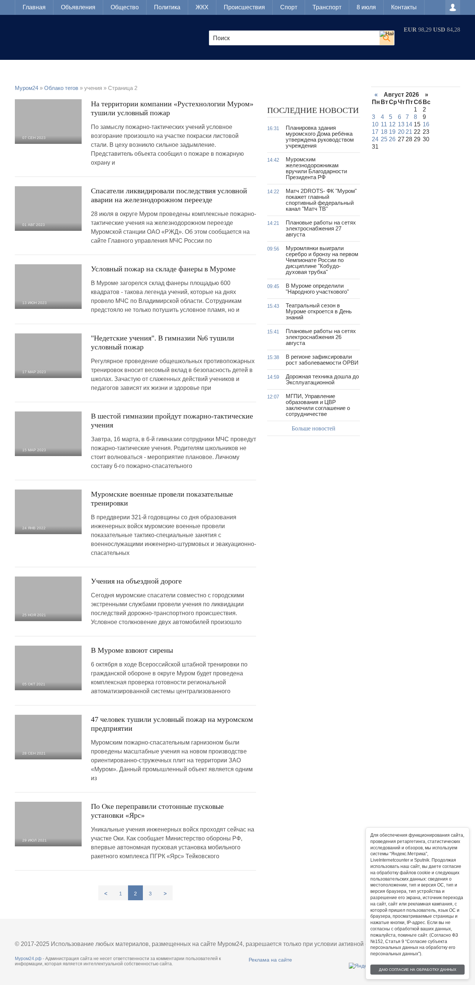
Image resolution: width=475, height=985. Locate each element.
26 (392, 139)
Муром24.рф (28, 958)
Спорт (288, 7)
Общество (125, 7)
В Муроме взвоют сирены (132, 650)
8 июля (366, 7)
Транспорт (326, 7)
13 (401, 124)
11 (384, 124)
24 (375, 139)
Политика (167, 7)
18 (384, 132)
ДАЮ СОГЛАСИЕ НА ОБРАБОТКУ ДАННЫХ (417, 970)
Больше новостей (313, 428)
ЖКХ (202, 7)
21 (409, 132)
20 (401, 132)
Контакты (404, 7)
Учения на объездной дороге (136, 581)
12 (392, 124)
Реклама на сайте (270, 960)
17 (375, 132)
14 (409, 124)
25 (384, 139)
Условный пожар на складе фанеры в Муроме (163, 269)
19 (392, 132)
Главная (34, 7)
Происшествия (244, 7)
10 (375, 124)
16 (426, 124)
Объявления (78, 7)
